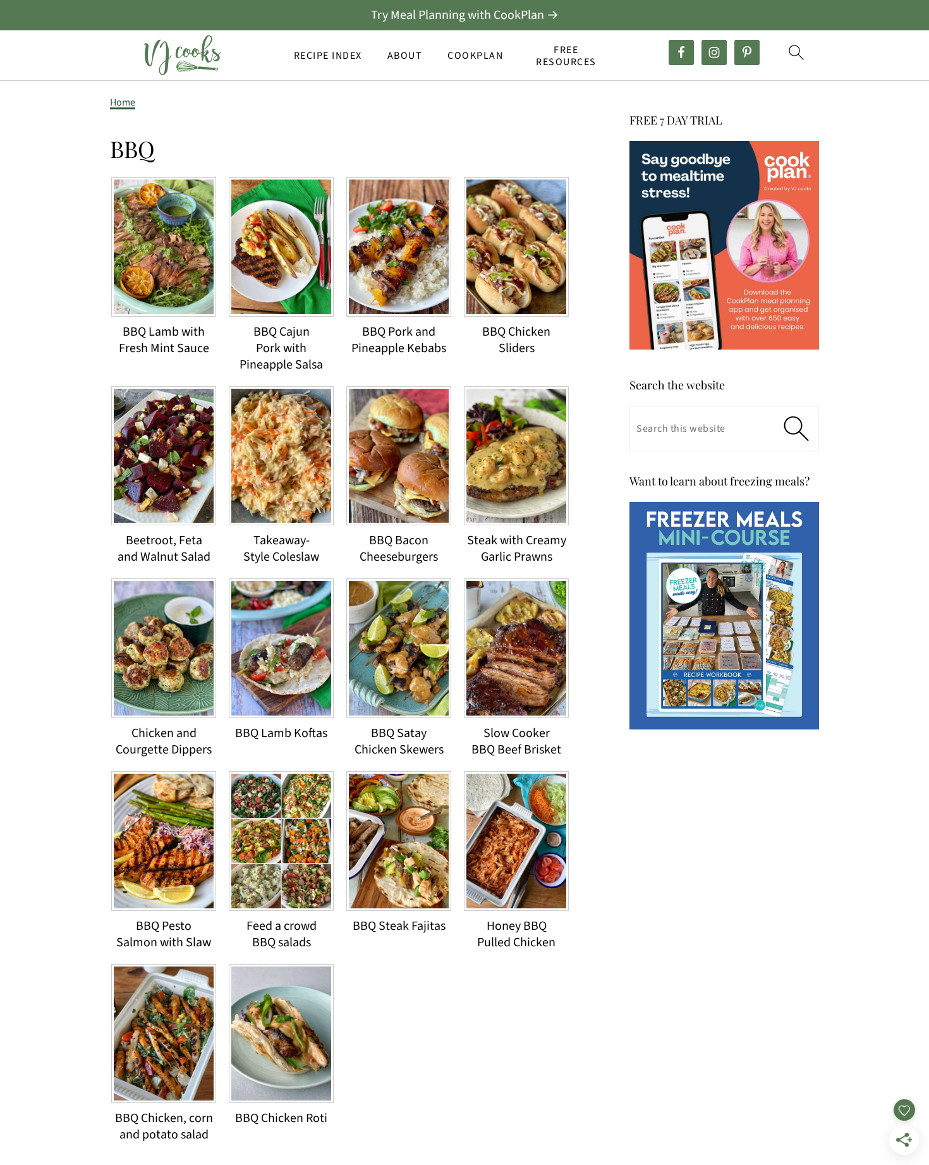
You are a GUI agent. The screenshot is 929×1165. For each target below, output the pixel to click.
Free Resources (566, 56)
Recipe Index (328, 56)
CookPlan (475, 56)
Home (122, 102)
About (405, 56)
